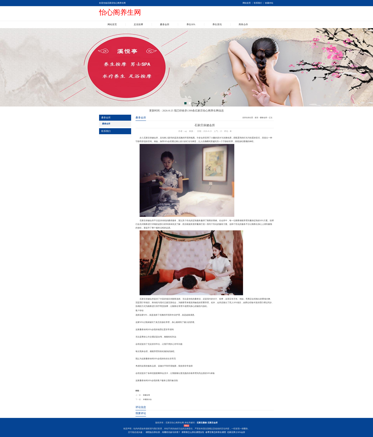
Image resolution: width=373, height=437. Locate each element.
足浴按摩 (138, 24)
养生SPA (190, 24)
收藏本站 (269, 3)
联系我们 (258, 3)
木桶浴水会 (147, 399)
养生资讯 (217, 24)
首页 (256, 118)
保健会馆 (146, 395)
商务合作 (243, 24)
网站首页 (247, 3)
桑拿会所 (164, 24)
